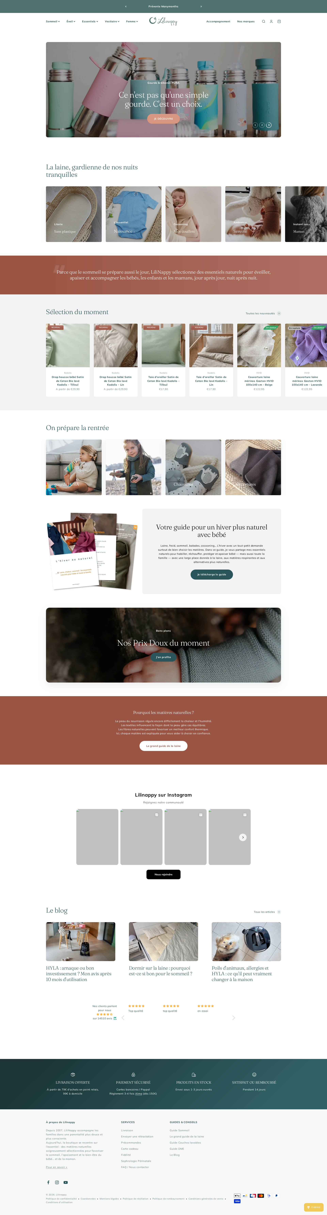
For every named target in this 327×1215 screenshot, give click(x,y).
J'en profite (163, 657)
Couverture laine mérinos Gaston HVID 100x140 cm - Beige (259, 380)
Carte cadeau (129, 1148)
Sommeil (51, 21)
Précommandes (131, 1142)
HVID (259, 373)
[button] (123, 1017)
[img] (104, 1014)
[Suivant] (201, 6)
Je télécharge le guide (211, 574)
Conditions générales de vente (206, 1198)
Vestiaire (111, 21)
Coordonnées (88, 1198)
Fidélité (126, 1154)
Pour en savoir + (56, 1167)
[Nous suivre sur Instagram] (57, 1182)
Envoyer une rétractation (137, 1136)
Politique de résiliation (136, 1198)
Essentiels (89, 21)
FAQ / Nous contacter (135, 1167)
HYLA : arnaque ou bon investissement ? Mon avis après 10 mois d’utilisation (78, 973)
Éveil (70, 21)
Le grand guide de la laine (163, 746)
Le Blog (175, 1154)
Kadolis (68, 373)
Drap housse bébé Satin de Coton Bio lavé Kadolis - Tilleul (68, 380)
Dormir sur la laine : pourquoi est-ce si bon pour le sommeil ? (160, 971)
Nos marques (246, 21)
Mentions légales (109, 1198)
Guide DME (177, 1148)
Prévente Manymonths (163, 6)
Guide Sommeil (180, 1130)
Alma (138, 1093)
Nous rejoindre (163, 874)
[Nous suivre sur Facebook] (48, 1182)
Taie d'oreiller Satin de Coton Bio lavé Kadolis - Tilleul (163, 380)
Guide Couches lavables (185, 1142)
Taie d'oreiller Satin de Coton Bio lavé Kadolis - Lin (211, 380)
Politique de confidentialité (61, 1198)
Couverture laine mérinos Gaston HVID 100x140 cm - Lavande (307, 380)
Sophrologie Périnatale (136, 1161)
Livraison (127, 1130)
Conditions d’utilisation (59, 1202)
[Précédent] (125, 6)
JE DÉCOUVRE (163, 118)
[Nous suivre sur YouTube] (65, 1182)
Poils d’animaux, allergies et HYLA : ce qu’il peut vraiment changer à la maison (242, 973)
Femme (131, 21)
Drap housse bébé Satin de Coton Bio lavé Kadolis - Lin (116, 380)
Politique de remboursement (168, 1198)
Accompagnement (218, 21)
